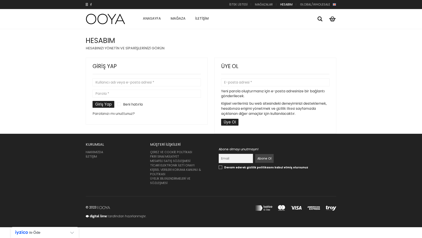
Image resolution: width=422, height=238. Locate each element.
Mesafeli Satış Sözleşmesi (170, 161)
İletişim (202, 18)
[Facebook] (91, 4)
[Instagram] (87, 4)
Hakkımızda (94, 152)
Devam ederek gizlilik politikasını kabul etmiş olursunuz (246, 167)
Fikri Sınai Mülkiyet (164, 156)
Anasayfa (152, 18)
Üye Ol (230, 122)
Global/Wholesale (316, 4)
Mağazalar (264, 4)
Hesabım (286, 4)
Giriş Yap (103, 104)
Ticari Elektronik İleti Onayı (172, 165)
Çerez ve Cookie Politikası (171, 152)
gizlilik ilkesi (285, 108)
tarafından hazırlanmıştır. (126, 216)
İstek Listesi (238, 4)
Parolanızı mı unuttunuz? (114, 113)
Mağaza (178, 18)
